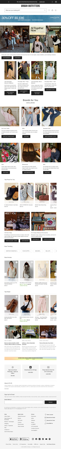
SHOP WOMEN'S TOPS (23, 92)
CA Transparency (22, 444)
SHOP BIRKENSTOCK (28, 172)
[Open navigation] (55, 10)
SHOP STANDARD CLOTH (50, 136)
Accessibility (30, 444)
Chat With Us (50, 423)
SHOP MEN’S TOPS (50, 89)
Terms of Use (15, 444)
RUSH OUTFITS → (26, 251)
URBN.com (36, 444)
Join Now (13, 375)
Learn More (30, 372)
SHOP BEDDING (25, 240)
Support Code (42, 444)
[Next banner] (52, 2)
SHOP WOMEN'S (6, 57)
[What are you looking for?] (45, 10)
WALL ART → (48, 251)
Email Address (7, 399)
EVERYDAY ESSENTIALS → (12, 251)
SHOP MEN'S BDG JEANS (37, 19)
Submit (51, 402)
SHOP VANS (5, 172)
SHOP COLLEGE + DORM (11, 240)
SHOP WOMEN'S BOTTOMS (10, 93)
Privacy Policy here (8, 408)
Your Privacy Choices (51, 444)
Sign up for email (51, 417)
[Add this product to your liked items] (16, 184)
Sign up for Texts (51, 420)
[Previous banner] (8, 2)
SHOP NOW (42, 1)
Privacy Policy (8, 444)
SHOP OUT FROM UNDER (8, 136)
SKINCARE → (38, 251)
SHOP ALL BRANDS (30, 102)
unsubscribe (19, 408)
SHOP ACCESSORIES (48, 239)
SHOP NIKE (47, 172)
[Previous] (5, 196)
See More (6, 388)
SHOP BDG (26, 136)
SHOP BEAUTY (36, 239)
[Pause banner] (56, 2)
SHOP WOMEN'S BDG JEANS (24, 19)
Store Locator (50, 414)
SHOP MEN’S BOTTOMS (37, 93)
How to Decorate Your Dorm (46, 342)
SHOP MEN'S (17, 57)
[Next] (55, 196)
